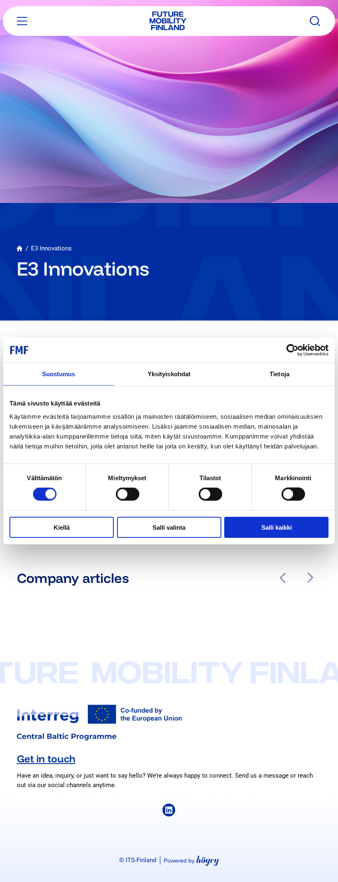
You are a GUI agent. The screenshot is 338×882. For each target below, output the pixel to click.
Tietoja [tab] (279, 373)
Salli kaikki (276, 527)
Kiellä (62, 527)
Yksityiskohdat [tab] (169, 373)
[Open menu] (22, 21)
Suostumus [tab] (58, 373)
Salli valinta (169, 527)
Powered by (191, 860)
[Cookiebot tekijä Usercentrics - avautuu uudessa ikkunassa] (292, 350)
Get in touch (46, 758)
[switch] (127, 494)
